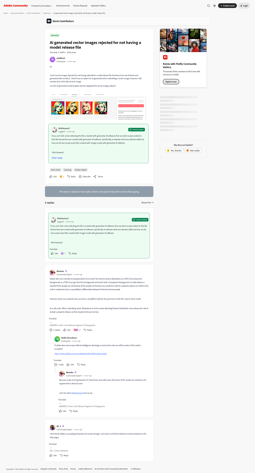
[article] (99, 235)
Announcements (63, 5)
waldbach (61, 58)
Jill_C (59, 426)
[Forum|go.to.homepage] (16, 5)
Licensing (67, 170)
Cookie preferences (85, 469)
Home (6, 13)
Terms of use (55, 170)
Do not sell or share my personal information (111, 469)
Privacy (73, 469)
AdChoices (136, 469)
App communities (17, 13)
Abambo (60, 271)
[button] (227, 5)
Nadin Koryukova (69, 337)
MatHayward (64, 128)
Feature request (80, 170)
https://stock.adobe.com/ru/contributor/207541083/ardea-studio (80, 353)
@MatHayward (77, 393)
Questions (47, 13)
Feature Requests (80, 5)
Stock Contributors (33, 13)
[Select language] (214, 5)
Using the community (48, 469)
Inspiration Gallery (98, 5)
